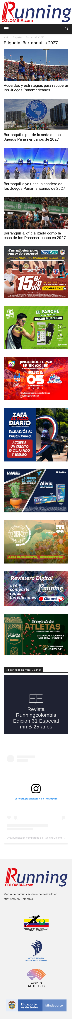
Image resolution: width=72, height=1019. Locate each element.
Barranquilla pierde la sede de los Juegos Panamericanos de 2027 (32, 137)
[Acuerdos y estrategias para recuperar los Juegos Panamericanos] (36, 65)
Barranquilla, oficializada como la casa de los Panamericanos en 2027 (35, 235)
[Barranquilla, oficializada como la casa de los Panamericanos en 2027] (36, 213)
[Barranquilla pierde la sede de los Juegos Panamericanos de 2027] (36, 114)
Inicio (6, 37)
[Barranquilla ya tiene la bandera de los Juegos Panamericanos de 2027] (36, 164)
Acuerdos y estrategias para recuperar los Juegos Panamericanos (36, 87)
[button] (6, 29)
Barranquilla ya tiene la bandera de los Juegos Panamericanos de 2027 (34, 186)
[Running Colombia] (36, 12)
